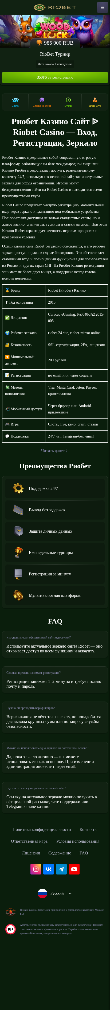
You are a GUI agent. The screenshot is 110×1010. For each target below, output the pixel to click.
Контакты (29, 878)
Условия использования (40, 890)
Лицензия (84, 890)
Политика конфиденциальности (55, 866)
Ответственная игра (69, 878)
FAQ (72, 901)
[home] (55, 7)
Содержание (46, 901)
